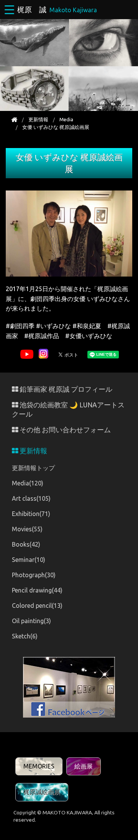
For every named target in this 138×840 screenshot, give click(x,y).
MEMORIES (38, 766)
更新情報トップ (33, 467)
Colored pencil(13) (37, 605)
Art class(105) (31, 498)
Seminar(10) (28, 559)
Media (66, 119)
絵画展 (83, 766)
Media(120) (27, 483)
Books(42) (26, 544)
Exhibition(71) (31, 513)
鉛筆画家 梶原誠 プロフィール (65, 389)
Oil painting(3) (31, 620)
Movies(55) (27, 529)
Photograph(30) (34, 574)
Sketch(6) (25, 636)
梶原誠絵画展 (41, 791)
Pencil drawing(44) (37, 590)
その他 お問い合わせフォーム (64, 429)
